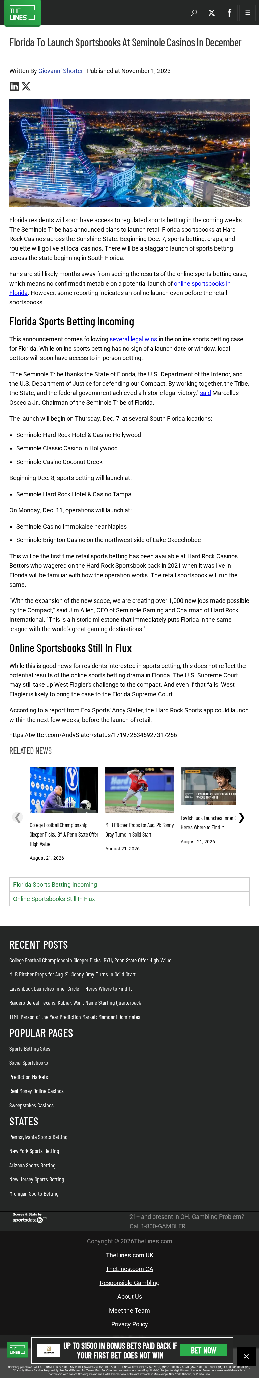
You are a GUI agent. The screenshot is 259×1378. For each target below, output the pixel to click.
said (205, 393)
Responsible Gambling (130, 1282)
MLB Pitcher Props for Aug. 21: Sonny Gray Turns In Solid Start (72, 974)
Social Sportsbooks (28, 1062)
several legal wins (133, 339)
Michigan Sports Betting (33, 1193)
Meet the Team (129, 1310)
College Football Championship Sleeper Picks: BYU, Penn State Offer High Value (90, 960)
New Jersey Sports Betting (36, 1179)
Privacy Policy (129, 1324)
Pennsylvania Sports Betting (38, 1136)
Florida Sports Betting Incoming (55, 884)
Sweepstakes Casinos (31, 1105)
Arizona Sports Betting (32, 1165)
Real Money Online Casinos (36, 1090)
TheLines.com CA (129, 1268)
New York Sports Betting (34, 1150)
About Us (129, 1296)
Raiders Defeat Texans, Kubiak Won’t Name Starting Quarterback (75, 1002)
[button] (194, 13)
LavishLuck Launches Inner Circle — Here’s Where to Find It (70, 988)
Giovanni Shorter (60, 71)
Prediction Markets (28, 1076)
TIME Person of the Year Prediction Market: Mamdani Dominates (74, 1016)
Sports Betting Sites (29, 1048)
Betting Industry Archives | (32, 58)
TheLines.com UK (129, 1255)
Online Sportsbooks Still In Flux (54, 898)
